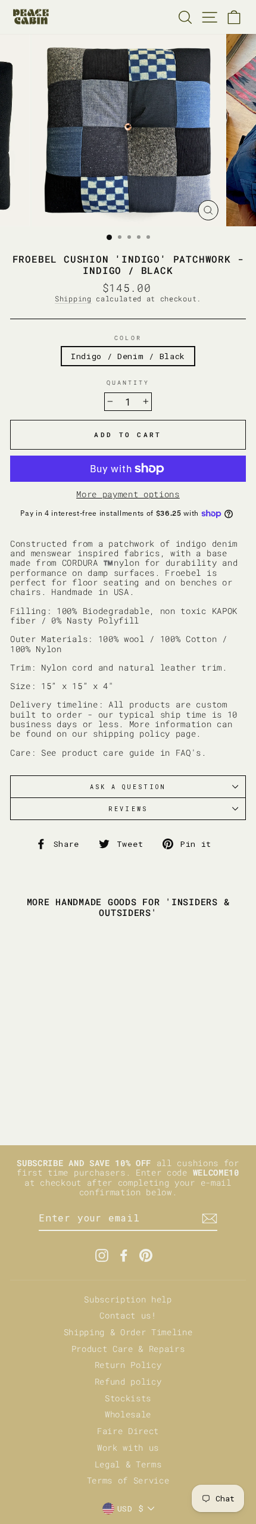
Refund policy (128, 1381)
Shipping (73, 299)
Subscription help (128, 1299)
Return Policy (128, 1365)
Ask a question (128, 787)
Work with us (128, 1447)
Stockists (128, 1398)
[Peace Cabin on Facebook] (123, 1255)
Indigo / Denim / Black (128, 356)
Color (127, 337)
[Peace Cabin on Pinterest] (145, 1255)
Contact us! (127, 1315)
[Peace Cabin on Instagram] (101, 1255)
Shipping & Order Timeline (128, 1332)
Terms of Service (128, 1480)
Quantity (128, 382)
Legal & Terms (128, 1464)
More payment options (128, 494)
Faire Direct (128, 1431)
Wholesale (128, 1414)
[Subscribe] (209, 1218)
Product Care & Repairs (128, 1349)
